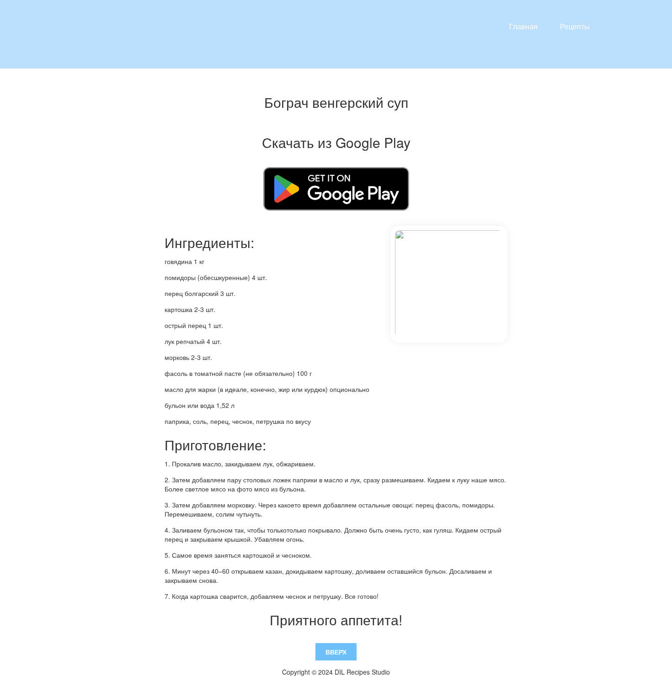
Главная (523, 26)
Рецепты (575, 26)
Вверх (336, 651)
